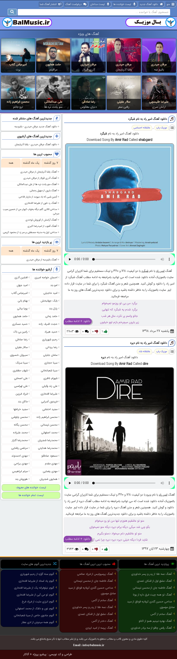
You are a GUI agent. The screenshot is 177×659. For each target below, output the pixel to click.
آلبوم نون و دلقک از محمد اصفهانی (34, 608)
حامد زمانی (51, 316)
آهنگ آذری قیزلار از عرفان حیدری (40, 178)
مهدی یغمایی (50, 471)
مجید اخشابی (49, 409)
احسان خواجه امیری (46, 277)
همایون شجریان (48, 479)
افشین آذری (21, 277)
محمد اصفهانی (49, 432)
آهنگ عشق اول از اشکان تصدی (154, 581)
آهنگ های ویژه (88, 34)
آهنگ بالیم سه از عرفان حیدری (41, 260)
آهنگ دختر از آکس (102, 621)
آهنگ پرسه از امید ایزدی (99, 628)
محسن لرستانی (49, 425)
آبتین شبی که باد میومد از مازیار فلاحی (38, 197)
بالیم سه (159, 69)
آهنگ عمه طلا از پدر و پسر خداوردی (151, 574)
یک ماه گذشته (31, 163)
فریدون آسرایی (49, 401)
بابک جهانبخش (49, 300)
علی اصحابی (21, 378)
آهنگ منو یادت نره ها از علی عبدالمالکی (37, 184)
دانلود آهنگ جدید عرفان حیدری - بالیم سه (35, 126)
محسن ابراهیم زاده (18, 101)
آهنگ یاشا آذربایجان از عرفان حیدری (38, 172)
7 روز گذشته (51, 163)
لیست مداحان (97, 4)
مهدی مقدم (51, 463)
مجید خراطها (21, 409)
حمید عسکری (20, 324)
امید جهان (22, 285)
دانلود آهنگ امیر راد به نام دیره (148, 343)
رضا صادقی (88, 101)
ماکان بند (23, 401)
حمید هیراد (50, 332)
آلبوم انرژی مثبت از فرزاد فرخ (38, 601)
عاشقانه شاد (144, 351)
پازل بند (53, 308)
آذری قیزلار (88, 69)
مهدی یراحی (21, 463)
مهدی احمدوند (19, 456)
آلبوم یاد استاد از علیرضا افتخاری (36, 581)
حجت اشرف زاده (48, 324)
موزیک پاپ (161, 128)
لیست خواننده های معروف (31, 487)
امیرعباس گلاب (18, 64)
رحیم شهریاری (49, 339)
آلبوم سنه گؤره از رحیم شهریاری (37, 574)
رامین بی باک (20, 332)
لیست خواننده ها (122, 4)
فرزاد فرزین (22, 394)
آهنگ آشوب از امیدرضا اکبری (42, 226)
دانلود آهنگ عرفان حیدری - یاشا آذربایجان (36, 144)
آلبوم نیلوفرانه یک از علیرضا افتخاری (34, 588)
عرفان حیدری (159, 64)
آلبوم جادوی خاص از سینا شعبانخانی (34, 615)
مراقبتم (53, 69)
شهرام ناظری (50, 378)
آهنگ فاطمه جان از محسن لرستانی (152, 588)
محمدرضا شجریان (47, 440)
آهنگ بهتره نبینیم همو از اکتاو (155, 621)
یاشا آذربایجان (124, 69)
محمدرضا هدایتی (47, 448)
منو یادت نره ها (53, 107)
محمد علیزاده (20, 432)
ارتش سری (159, 107)
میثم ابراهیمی (20, 471)
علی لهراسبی (21, 386)
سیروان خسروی (19, 355)
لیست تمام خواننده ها (31, 495)
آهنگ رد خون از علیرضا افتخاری (41, 203)
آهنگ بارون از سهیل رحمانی (43, 190)
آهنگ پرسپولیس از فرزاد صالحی (95, 574)
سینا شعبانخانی (49, 370)
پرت (18, 69)
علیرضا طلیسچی (159, 101)
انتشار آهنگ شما (48, 4)
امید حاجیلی (50, 293)
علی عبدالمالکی (53, 101)
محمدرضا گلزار (20, 440)
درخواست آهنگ (73, 4)
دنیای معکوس (88, 107)
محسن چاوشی (19, 417)
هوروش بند (21, 479)
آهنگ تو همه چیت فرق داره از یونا (152, 594)
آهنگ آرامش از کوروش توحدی (41, 220)
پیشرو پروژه (39, 654)
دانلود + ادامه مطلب (77, 321)
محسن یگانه (21, 425)
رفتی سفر (123, 107)
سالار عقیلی (123, 101)
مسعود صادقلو (49, 456)
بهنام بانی (23, 300)
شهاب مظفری (20, 370)
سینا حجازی (50, 363)
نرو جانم (18, 107)
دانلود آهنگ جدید (149, 4)
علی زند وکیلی (49, 386)
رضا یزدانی (51, 347)
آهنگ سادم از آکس (161, 614)
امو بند (53, 285)
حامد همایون (53, 64)
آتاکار (26, 654)
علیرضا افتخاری (49, 394)
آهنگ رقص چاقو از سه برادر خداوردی (151, 628)
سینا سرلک (22, 363)
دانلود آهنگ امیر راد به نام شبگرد (147, 119)
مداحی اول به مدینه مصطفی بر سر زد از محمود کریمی (30, 232)
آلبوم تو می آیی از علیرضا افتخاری (35, 594)
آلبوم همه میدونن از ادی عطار (38, 622)
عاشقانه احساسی (141, 128)
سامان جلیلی (50, 355)
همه (11, 163)
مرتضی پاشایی (19, 448)
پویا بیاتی (22, 308)
